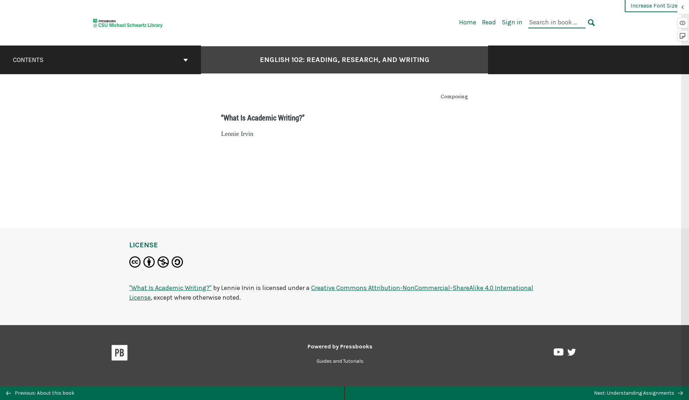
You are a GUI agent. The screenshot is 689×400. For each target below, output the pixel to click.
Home (467, 22)
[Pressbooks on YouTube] (559, 353)
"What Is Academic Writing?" (170, 288)
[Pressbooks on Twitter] (571, 353)
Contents (28, 60)
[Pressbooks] (120, 354)
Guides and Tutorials (340, 361)
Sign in (512, 22)
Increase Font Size (654, 5)
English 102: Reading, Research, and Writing (345, 60)
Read (489, 22)
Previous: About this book (44, 393)
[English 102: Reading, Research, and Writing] (128, 22)
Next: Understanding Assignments (634, 393)
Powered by (340, 346)
